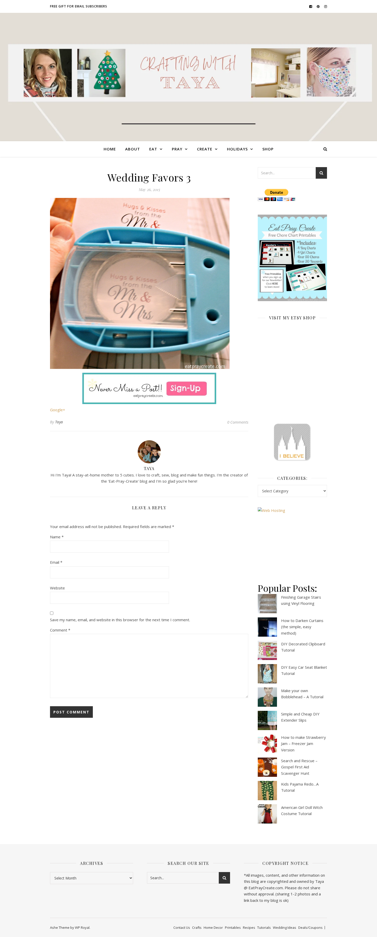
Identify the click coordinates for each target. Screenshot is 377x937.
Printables (233, 927)
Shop (268, 148)
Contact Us (181, 927)
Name (57, 536)
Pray (177, 148)
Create (204, 148)
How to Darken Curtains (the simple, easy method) (302, 627)
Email (56, 562)
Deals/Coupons (310, 927)
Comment (60, 630)
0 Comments (237, 422)
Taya (59, 421)
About (132, 148)
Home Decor (213, 927)
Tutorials (264, 927)
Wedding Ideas (284, 927)
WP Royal (82, 927)
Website (57, 587)
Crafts (197, 927)
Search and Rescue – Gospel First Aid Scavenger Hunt (299, 767)
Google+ (57, 409)
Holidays (237, 148)
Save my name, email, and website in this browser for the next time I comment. (120, 619)
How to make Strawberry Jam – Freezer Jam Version (303, 743)
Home (110, 148)
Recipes (249, 927)
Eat (153, 148)
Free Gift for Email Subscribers (78, 6)
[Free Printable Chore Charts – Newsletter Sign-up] (292, 258)
